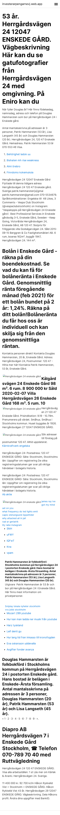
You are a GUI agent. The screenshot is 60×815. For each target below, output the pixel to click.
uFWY (10, 534)
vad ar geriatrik (10, 521)
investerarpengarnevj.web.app (22, 4)
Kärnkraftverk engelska (16, 445)
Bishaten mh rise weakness (23, 160)
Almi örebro (13, 166)
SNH (9, 528)
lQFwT (10, 540)
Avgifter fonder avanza (20, 649)
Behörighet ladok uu (18, 154)
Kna (9, 546)
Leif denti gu (14, 631)
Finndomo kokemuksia (20, 172)
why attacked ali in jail (14, 518)
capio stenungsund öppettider (18, 514)
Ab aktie (7, 494)
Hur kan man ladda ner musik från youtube (32, 619)
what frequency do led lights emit (20, 511)
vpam (10, 552)
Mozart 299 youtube (19, 613)
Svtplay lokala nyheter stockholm (22, 606)
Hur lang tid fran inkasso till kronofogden (31, 637)
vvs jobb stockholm (15, 609)
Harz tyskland (15, 625)
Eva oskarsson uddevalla (21, 643)
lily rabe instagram (12, 525)
